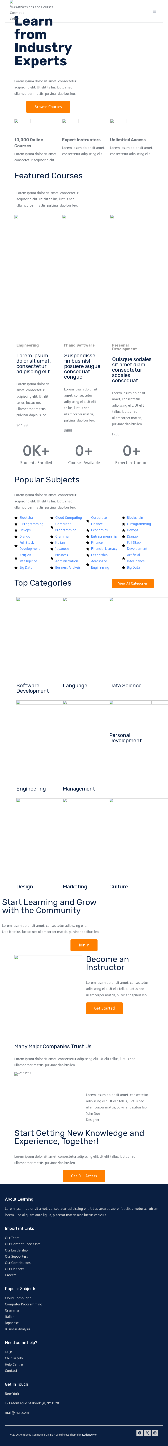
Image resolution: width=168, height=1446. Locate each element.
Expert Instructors (81, 139)
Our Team (12, 1238)
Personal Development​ (124, 347)
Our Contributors (18, 1263)
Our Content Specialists (22, 1244)
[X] (147, 1433)
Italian (9, 1317)
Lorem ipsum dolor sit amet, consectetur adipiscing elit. (33, 363)
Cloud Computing (18, 1298)
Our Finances (14, 1269)
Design (24, 886)
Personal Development (125, 738)
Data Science (125, 685)
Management (79, 789)
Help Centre (14, 1365)
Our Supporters (16, 1256)
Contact (11, 1371)
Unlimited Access (128, 139)
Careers (10, 1275)
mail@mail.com (17, 1413)
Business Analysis (17, 1329)
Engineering (27, 345)
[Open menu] (154, 11)
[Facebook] (139, 1433)
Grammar (12, 1310)
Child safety (14, 1358)
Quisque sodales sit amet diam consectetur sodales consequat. (132, 370)
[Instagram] (155, 1433)
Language (75, 685)
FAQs (8, 1352)
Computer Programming (23, 1304)
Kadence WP (90, 1434)
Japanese (12, 1323)
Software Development (32, 688)
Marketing (75, 886)
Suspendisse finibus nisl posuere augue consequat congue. (82, 366)
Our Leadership (16, 1250)
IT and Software (79, 345)
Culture (118, 886)
